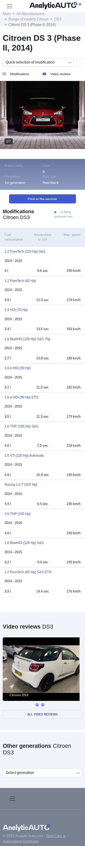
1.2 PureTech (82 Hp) (20, 281)
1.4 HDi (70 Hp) (16, 310)
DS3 (57, 19)
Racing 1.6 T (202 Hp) (21, 484)
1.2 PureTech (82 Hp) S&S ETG (28, 572)
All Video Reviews (42, 714)
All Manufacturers (30, 14)
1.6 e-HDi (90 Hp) (18, 368)
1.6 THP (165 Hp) (18, 514)
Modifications (19, 74)
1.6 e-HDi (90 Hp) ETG (22, 397)
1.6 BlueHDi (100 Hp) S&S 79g (27, 339)
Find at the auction (42, 199)
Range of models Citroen (28, 19)
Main (7, 14)
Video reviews (60, 74)
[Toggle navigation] (9, 6)
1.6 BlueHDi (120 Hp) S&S (24, 543)
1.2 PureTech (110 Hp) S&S (25, 251)
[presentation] (37, 705)
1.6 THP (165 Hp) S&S (21, 426)
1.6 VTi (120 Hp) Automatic (24, 455)
